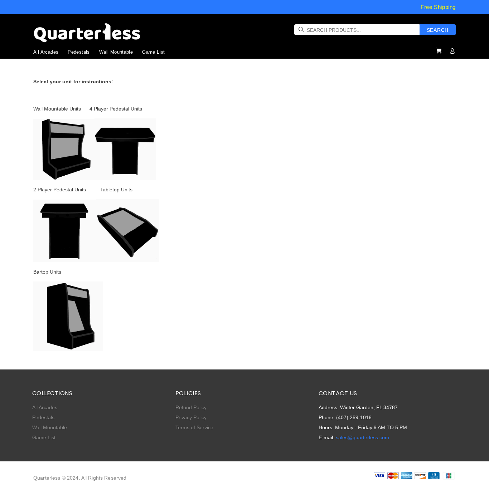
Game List (43, 437)
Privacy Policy (191, 417)
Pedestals (43, 417)
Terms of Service (194, 427)
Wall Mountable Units (57, 109)
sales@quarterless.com (362, 437)
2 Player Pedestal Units (59, 189)
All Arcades (44, 407)
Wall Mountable (49, 427)
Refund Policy (191, 407)
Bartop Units (47, 272)
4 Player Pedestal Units (115, 109)
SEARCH (438, 30)
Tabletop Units (116, 189)
